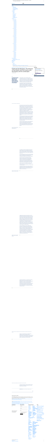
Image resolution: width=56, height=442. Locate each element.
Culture (41, 407)
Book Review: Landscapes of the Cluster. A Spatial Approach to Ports (35, 410)
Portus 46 (15, 23)
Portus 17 (15, 45)
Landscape (38, 410)
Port (37, 411)
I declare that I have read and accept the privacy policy (23, 412)
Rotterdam (41, 415)
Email (20, 410)
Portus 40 (15, 27)
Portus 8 (15, 52)
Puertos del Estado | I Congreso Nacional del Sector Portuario (30, 429)
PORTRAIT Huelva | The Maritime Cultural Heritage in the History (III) (19, 67)
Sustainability (39, 417)
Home (12, 5)
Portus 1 (15, 57)
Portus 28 (15, 37)
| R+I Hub (13, 61)
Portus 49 (15, 21)
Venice (39, 419)
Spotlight (14, 16)
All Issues (13, 18)
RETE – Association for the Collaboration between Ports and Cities (15, 409)
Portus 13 (15, 48)
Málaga (42, 410)
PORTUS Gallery (13, 60)
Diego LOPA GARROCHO (38, 69)
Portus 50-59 (14, 19)
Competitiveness (38, 407)
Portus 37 (15, 30)
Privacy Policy (13, 440)
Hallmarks (21, 401)
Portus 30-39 (14, 28)
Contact (14, 10)
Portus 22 (15, 41)
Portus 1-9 (14, 51)
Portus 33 (15, 33)
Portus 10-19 (14, 43)
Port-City (39, 411)
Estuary (14, 401)
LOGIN (12, 62)
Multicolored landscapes (27, 401)
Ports (43, 413)
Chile (42, 406)
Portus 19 (15, 44)
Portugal (43, 414)
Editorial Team (14, 7)
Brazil (37, 406)
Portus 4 (15, 55)
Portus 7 (15, 53)
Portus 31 (15, 34)
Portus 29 (15, 36)
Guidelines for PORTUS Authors (16, 59)
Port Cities (41, 412)
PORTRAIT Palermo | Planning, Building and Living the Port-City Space (29, 408)
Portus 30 (15, 35)
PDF (32, 74)
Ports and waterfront (39, 414)
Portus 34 (15, 32)
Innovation (38, 409)
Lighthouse (14, 15)
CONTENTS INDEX (15, 17)
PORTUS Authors (14, 58)
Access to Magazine (15, 8)
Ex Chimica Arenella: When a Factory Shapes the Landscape (30, 414)
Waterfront (39, 420)
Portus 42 (15, 26)
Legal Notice (14, 9)
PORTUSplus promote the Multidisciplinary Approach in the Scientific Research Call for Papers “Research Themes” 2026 (36, 428)
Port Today (14, 14)
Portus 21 (15, 42)
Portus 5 (15, 54)
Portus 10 (15, 50)
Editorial (14, 11)
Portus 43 (15, 25)
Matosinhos (40, 410)
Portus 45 (15, 24)
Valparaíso (37, 419)
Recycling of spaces (38, 415)
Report (13, 12)
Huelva (23, 401)
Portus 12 (15, 49)
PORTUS (13, 6)
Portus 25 (15, 39)
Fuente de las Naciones (17, 401)
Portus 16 (15, 46)
